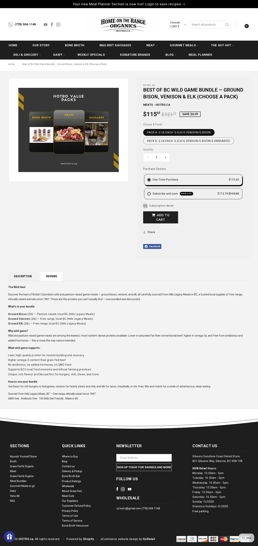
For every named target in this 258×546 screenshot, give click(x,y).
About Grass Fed (72, 491)
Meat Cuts (68, 495)
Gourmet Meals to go (22, 485)
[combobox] (209, 24)
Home (11, 64)
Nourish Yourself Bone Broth (23, 459)
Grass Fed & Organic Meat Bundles (22, 479)
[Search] (227, 24)
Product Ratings (71, 481)
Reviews (51, 276)
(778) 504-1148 (25, 24)
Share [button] (151, 232)
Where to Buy (70, 456)
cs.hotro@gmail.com (128, 508)
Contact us (68, 466)
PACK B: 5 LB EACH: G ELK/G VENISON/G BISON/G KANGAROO (188, 140)
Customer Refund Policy (76, 505)
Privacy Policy (70, 510)
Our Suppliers (70, 500)
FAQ (12, 500)
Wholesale (68, 486)
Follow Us (127, 479)
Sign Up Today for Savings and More (144, 467)
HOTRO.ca (26, 539)
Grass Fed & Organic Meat (22, 469)
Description (23, 276)
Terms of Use (70, 515)
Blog (64, 461)
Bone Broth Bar (71, 476)
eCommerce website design (119, 539)
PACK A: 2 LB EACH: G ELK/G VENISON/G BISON (179, 132)
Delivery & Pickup (72, 471)
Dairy (13, 490)
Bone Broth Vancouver (75, 525)
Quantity (148, 149)
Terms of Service (72, 520)
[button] (150, 45)
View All (14, 495)
